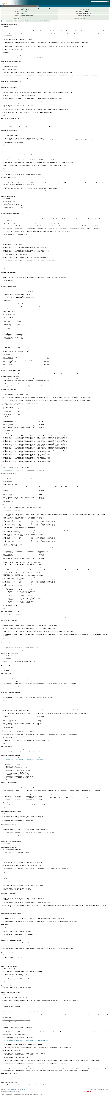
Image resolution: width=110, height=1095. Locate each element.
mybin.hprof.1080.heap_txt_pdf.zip (17, 470)
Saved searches (32, 6)
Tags (37, 6)
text (36, 470)
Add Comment (9, 20)
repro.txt (10, 1079)
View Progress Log (38, 20)
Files (16, 20)
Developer (21, 20)
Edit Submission (28, 20)
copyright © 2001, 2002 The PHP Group (18, 1089)
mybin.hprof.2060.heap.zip (14, 751)
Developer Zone (4, 6)
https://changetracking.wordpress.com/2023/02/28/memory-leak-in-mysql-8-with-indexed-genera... (26, 1040)
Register (107, 3)
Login (105, 3)
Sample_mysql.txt (12, 852)
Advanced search (24, 6)
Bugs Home (11, 6)
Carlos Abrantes (24, 11)
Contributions (47, 20)
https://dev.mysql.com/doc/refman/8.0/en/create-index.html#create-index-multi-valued (23, 759)
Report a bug (17, 6)
